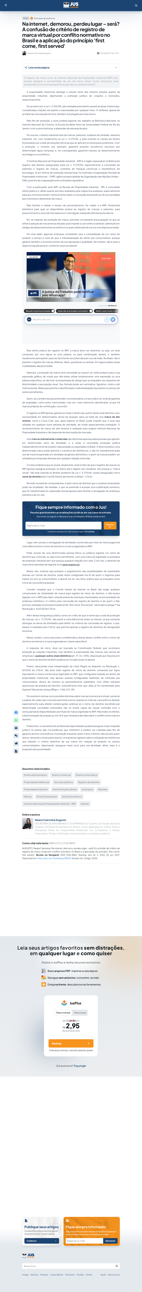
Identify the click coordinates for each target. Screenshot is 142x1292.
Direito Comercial (61, 774)
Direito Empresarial (47, 796)
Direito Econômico (72, 796)
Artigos (25, 1275)
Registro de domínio (88, 782)
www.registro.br (71, 564)
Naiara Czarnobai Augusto (50, 819)
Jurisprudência (56, 1275)
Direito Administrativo (35, 774)
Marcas (28, 796)
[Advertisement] (71, 896)
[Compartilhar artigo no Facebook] (16, 712)
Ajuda (103, 1275)
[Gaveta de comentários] (16, 736)
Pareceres (70, 1275)
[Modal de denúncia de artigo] (16, 743)
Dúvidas (80, 1275)
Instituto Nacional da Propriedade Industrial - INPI (50, 803)
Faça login (80, 1065)
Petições (44, 1275)
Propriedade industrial (36, 789)
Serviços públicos (63, 782)
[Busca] (136, 5)
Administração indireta (65, 789)
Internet (85, 803)
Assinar (57, 1043)
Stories (89, 1275)
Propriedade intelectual (36, 782)
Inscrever (110, 525)
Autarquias (87, 789)
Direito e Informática (86, 774)
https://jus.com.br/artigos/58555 (54, 858)
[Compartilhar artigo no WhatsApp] (16, 720)
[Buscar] (116, 1266)
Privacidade (89, 532)
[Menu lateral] (5, 5)
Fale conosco (114, 1275)
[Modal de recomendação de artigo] (16, 728)
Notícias (34, 1275)
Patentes (102, 789)
